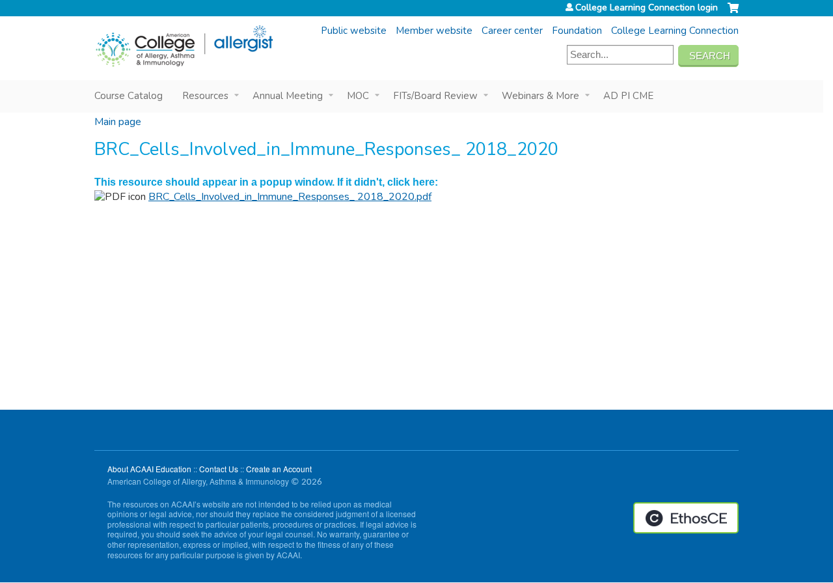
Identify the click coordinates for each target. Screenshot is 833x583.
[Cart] (733, 13)
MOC (358, 95)
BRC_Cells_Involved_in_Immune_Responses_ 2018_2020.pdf (289, 197)
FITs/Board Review (435, 95)
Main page (117, 122)
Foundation (577, 30)
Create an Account (279, 468)
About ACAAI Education (149, 468)
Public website (354, 30)
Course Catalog (128, 95)
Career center (512, 30)
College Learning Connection (675, 30)
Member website (434, 30)
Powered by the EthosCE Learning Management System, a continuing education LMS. (686, 517)
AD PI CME (628, 95)
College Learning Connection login (646, 7)
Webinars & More (540, 95)
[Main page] (183, 46)
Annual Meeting (288, 95)
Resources (205, 95)
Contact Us (218, 468)
